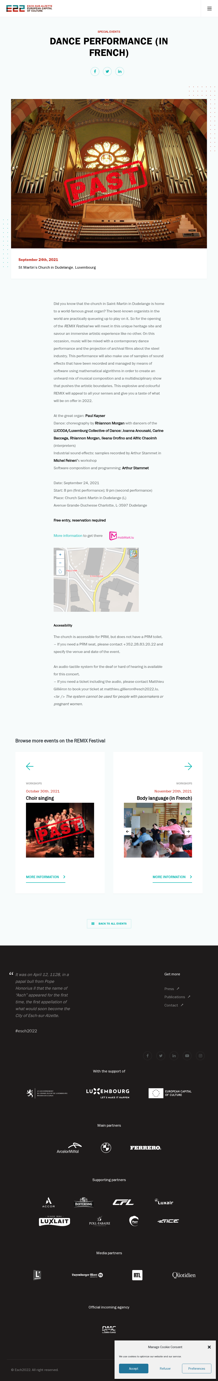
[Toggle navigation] (209, 8)
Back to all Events (113, 923)
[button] (209, 1347)
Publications (174, 996)
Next (188, 831)
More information (68, 535)
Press (169, 988)
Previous (127, 831)
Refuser (165, 1368)
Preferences (196, 1368)
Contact (171, 1005)
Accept (133, 1368)
